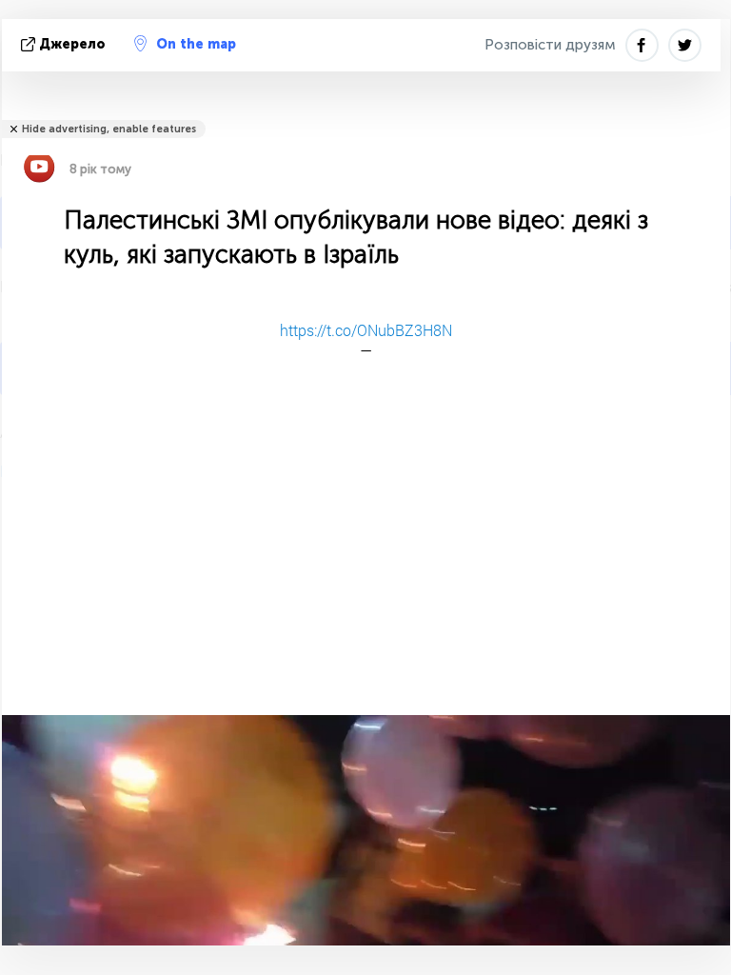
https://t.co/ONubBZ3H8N (366, 330)
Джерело (72, 44)
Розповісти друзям (550, 44)
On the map (196, 44)
